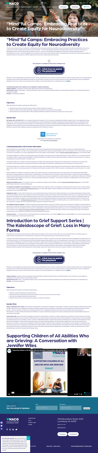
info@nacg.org (61, 427)
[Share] (1, 428)
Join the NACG (73, 434)
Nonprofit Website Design (77, 446)
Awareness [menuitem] (42, 6)
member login (85, 2)
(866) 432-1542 (61, 424)
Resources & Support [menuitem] (26, 6)
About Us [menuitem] (54, 6)
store (78, 2)
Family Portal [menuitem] (31, 418)
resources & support (60, 2)
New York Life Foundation (51, 140)
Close (28, 438)
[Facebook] (1, 422)
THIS (72, 214)
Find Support (62, 434)
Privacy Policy (56, 446)
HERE (59, 214)
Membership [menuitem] (75, 6)
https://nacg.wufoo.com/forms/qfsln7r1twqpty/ (32, 209)
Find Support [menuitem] (63, 6)
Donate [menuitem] (87, 6)
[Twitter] (1, 425)
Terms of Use (49, 446)
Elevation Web (88, 446)
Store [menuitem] (29, 420)
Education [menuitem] (35, 6)
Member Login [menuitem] (32, 422)
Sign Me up (87, 408)
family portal (71, 2)
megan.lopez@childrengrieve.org (69, 152)
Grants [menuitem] (48, 6)
